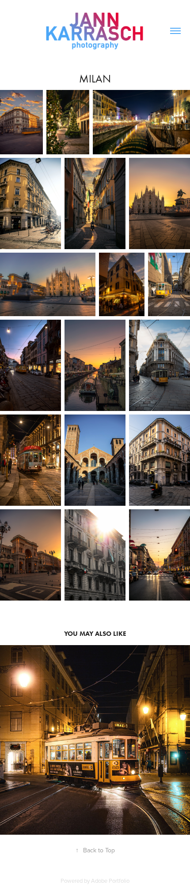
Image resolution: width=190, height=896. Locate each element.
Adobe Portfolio (110, 881)
